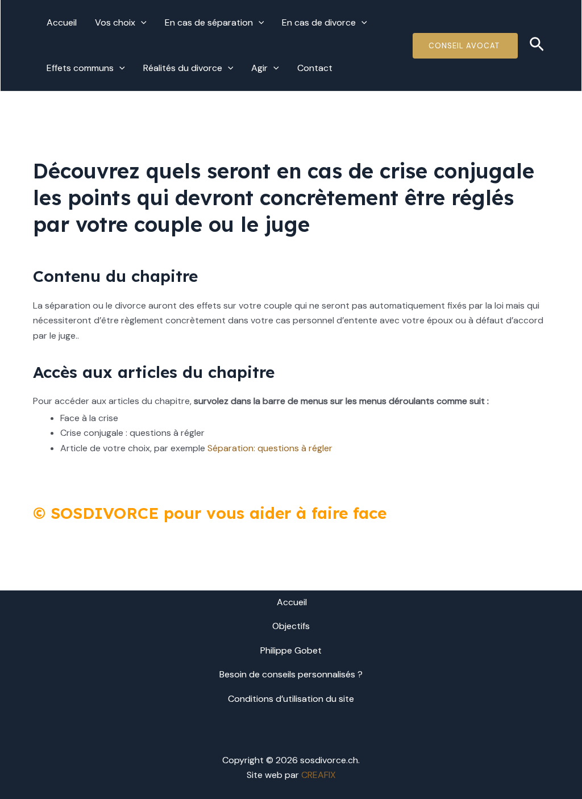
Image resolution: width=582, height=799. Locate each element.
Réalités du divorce (182, 68)
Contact (314, 68)
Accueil (62, 22)
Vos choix (115, 22)
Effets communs (80, 68)
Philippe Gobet (291, 650)
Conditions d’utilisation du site (291, 699)
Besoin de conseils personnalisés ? (291, 674)
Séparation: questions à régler (269, 448)
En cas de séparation (209, 22)
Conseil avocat (465, 46)
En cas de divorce (319, 22)
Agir (259, 68)
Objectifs (291, 626)
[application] (141, 22)
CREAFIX (318, 775)
